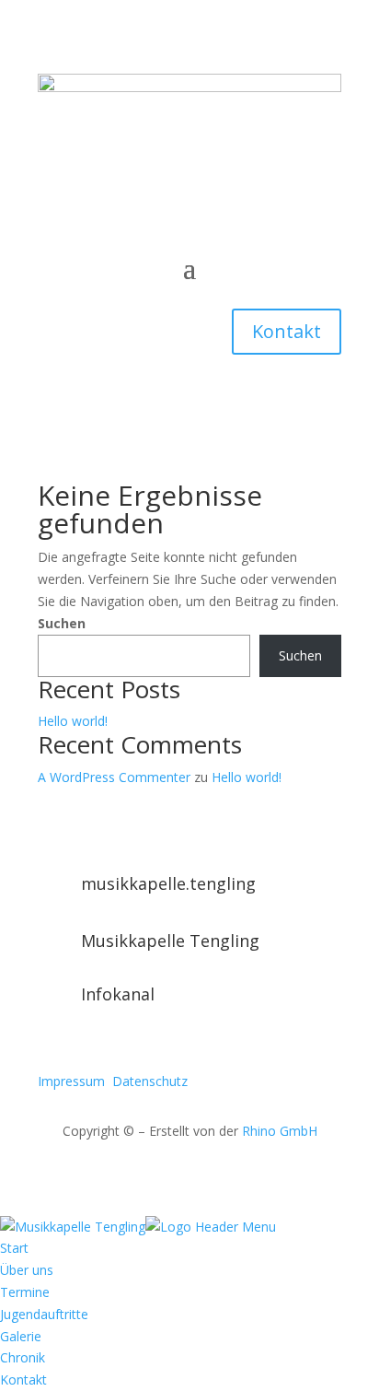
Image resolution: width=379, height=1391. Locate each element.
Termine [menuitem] (25, 1292)
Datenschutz (150, 1081)
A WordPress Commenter (114, 777)
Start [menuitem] (14, 1248)
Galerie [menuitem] (20, 1336)
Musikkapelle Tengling (170, 940)
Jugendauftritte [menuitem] (44, 1314)
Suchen (62, 623)
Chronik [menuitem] (22, 1357)
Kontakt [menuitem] (23, 1379)
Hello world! (73, 721)
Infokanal (118, 994)
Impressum (71, 1081)
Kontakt (286, 331)
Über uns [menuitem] (26, 1270)
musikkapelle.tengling (168, 883)
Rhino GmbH (279, 1131)
